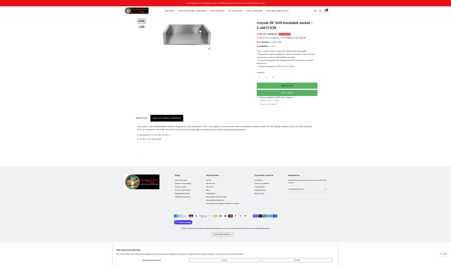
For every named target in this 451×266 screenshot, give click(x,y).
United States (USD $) (221, 234)
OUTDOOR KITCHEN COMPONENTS (192, 10)
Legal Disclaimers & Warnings (167, 118)
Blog (208, 190)
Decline (297, 260)
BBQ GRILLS (169, 10)
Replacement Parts (182, 193)
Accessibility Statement (215, 200)
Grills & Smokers (181, 180)
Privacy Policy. (237, 254)
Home (208, 180)
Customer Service (264, 175)
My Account (210, 183)
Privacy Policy (260, 187)
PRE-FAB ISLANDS (217, 10)
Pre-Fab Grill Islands (182, 190)
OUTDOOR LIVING (235, 10)
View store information (268, 104)
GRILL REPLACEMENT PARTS (277, 10)
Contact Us (259, 180)
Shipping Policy (260, 190)
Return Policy (259, 193)
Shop (177, 175)
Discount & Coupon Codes (216, 197)
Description (141, 118)
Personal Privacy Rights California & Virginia (222, 203)
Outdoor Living (180, 187)
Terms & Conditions (262, 183)
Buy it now (287, 93)
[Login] (320, 11)
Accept (224, 260)
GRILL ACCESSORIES (254, 10)
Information (212, 175)
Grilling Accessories (182, 197)
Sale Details (210, 193)
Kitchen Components (183, 183)
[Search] (315, 11)
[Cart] (325, 11)
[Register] (325, 189)
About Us (209, 187)
